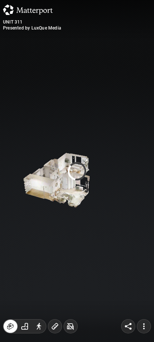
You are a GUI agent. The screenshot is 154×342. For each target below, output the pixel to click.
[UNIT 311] (77, 171)
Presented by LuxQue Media (32, 28)
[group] (24, 326)
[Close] (133, 63)
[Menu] (144, 326)
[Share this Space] (128, 326)
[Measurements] (55, 326)
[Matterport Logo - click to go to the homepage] (27, 9)
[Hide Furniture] (71, 326)
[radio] (10, 326)
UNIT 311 (13, 22)
